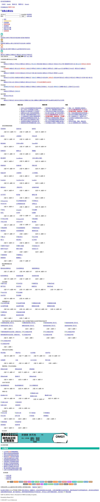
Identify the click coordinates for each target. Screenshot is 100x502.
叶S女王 (33, 82)
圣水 (7, 456)
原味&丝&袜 (18, 369)
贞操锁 (17, 468)
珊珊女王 (37, 100)
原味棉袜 (31, 369)
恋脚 (12, 451)
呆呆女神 (56, 77)
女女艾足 (3, 295)
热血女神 (3, 172)
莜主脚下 (46, 100)
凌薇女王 (45, 68)
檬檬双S (69, 481)
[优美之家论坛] (7, 11)
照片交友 (47, 360)
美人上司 (86, 481)
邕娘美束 (27, 37)
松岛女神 (22, 43)
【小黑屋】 (35, 172)
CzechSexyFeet (20, 180)
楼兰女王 (28, 82)
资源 (31, 56)
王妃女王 (17, 91)
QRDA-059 (50, 484)
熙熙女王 (6, 64)
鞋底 (12, 456)
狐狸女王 (22, 82)
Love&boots (19, 158)
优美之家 (8, 475)
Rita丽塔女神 (52, 100)
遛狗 (15, 460)
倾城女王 (11, 68)
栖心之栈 (13, 43)
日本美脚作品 (20, 268)
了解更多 (34, 487)
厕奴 (12, 455)
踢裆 (5, 466)
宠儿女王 (17, 86)
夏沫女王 (22, 73)
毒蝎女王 (39, 77)
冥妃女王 (61, 77)
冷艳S (60, 481)
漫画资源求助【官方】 (71, 325)
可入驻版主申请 (26, 334)
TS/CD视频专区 (33, 385)
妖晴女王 (39, 86)
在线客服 (6, 30)
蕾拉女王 (6, 95)
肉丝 (10, 453)
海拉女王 (29, 54)
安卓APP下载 (7, 27)
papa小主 (60, 68)
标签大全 (8, 478)
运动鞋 (9, 469)
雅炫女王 (13, 54)
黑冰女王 (6, 77)
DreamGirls (3, 203)
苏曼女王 (22, 86)
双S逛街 (61, 484)
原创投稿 (3, 424)
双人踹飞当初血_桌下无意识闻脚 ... (55, 113)
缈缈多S (42, 481)
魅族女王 (45, 64)
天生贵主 (39, 73)
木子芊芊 (3, 194)
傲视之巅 (34, 194)
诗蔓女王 (78, 77)
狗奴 (17, 455)
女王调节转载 (4, 306)
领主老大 (18, 239)
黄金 (5, 456)
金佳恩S (66, 484)
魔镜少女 (27, 100)
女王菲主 (11, 77)
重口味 (6, 468)
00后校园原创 (20, 230)
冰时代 (8, 37)
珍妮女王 (6, 91)
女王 (28, 56)
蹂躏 (12, 460)
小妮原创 (28, 43)
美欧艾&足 (50, 286)
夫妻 (5, 461)
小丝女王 (28, 68)
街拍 (15, 464)
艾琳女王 (34, 203)
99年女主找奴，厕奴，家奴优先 (77, 121)
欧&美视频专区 (19, 385)
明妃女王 (19, 54)
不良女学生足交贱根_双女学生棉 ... (55, 111)
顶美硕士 (25, 484)
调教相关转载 (35, 306)
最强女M (3, 187)
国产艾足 (3, 286)
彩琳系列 (3, 43)
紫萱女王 (50, 68)
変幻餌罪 (3, 158)
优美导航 (8, 477)
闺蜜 (12, 461)
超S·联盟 (8, 49)
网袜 (15, 453)
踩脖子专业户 (4, 248)
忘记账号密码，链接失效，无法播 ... (55, 116)
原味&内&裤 (4, 376)
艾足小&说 (18, 395)
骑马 (15, 466)
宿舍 (15, 463)
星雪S (30, 484)
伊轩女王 (22, 68)
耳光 (15, 456)
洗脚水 (9, 468)
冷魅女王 (50, 64)
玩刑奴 (45, 484)
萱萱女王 (11, 91)
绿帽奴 (13, 468)
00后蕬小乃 (35, 248)
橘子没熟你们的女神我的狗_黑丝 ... (30, 119)
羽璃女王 (33, 86)
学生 (12, 458)
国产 (25, 56)
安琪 (62, 100)
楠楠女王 (28, 77)
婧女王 (65, 86)
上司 (10, 461)
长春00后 (18, 165)
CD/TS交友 (33, 360)
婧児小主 (72, 64)
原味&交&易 (4, 369)
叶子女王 (11, 86)
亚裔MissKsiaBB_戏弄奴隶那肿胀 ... (30, 113)
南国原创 (3, 257)
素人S (2, 239)
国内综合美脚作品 (6, 268)
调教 (20, 468)
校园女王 (28, 86)
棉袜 (17, 453)
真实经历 (17, 405)
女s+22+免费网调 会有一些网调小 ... (78, 123)
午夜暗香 (11, 73)
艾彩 (7, 451)
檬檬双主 (56, 484)
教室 (12, 463)
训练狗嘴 (74, 481)
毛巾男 (90, 481)
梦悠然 (55, 73)
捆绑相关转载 (51, 306)
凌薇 (46, 481)
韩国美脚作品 (35, 268)
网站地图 (68, 492)
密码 (2, 16)
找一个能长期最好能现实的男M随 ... (55, 119)
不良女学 (34, 136)
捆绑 (7, 460)
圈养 (7, 464)
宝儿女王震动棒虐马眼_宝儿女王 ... (55, 114)
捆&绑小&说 (48, 395)
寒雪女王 (33, 68)
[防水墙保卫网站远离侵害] (64, 492)
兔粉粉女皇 (35, 230)
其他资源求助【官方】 (49, 325)
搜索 (16, 56)
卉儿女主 (50, 86)
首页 (5, 19)
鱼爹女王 (8, 54)
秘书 (15, 461)
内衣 (7, 458)
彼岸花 (24, 49)
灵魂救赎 (17, 73)
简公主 (11, 95)
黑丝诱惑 (3, 230)
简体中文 (14, 4)
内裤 (9, 458)
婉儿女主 (78, 64)
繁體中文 (20, 4)
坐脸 (10, 460)
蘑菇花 (42, 100)
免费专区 (3, 315)
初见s (2, 212)
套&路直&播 (19, 275)
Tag (8, 481)
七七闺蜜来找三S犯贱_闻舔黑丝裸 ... (31, 116)
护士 (14, 458)
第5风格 (34, 221)
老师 (17, 458)
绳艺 (18, 460)
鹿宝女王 (3, 54)
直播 (10, 464)
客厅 (7, 463)
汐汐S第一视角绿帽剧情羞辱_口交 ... (31, 114)
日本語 (3, 4)
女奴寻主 (47, 352)
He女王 (28, 49)
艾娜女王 (13, 49)
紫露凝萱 (67, 64)
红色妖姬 (6, 68)
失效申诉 (17, 424)
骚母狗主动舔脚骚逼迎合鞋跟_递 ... (30, 118)
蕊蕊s (29, 481)
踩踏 (5, 460)
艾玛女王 (50, 73)
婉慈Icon (8, 43)
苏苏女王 (83, 64)
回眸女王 (45, 73)
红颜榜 (34, 212)
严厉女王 (17, 64)
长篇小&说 (4, 405)
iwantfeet (34, 180)
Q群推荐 (3, 360)
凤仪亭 (18, 43)
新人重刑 (37, 481)
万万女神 (39, 82)
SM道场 (21, 481)
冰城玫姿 (17, 77)
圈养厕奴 (50, 481)
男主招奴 (3, 352)
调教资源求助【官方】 (28, 325)
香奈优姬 (39, 64)
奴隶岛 (34, 128)
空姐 (10, 466)
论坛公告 (3, 415)
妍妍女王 (39, 68)
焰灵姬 (22, 37)
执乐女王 (24, 54)
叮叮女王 (28, 73)
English (9, 4)
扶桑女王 (11, 64)
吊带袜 (38, 484)
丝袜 (12, 453)
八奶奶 (55, 68)
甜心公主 (11, 82)
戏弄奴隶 (16, 481)
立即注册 (29, 16)
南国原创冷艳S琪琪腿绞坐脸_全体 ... (31, 123)
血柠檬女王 (66, 68)
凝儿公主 (17, 68)
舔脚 (14, 451)
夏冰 (75, 484)
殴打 (12, 466)
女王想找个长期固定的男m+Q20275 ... (79, 118)
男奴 (5, 455)
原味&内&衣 (32, 376)
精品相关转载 (20, 315)
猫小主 (90, 77)
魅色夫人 (28, 64)
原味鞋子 (17, 376)
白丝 (7, 453)
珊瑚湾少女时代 (46, 82)
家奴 (10, 455)
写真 (18, 464)
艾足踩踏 (18, 295)
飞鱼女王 (33, 77)
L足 (5, 451)
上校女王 (50, 77)
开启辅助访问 (4, 7)
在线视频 (6, 22)
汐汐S (11, 481)
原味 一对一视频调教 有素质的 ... (54, 109)
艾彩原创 (3, 37)
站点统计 (3, 490)
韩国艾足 (34, 286)
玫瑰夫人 (44, 86)
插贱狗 (25, 481)
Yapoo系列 (35, 143)
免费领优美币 (7, 21)
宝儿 (73, 86)
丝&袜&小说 (4, 395)
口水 (10, 456)
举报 (7, 490)
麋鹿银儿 (18, 257)
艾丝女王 (56, 64)
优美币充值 (7, 24)
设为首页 (3, 1)
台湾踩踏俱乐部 (20, 203)
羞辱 (17, 456)
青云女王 (33, 64)
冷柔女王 (67, 77)
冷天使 (83, 77)
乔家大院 (12, 37)
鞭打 (13, 464)
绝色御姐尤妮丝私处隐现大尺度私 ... (55, 108)
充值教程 (6, 26)
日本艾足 (18, 286)
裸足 (17, 451)
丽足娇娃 (17, 37)
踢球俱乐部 (80, 481)
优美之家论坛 (25, 490)
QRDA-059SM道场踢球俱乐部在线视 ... (31, 108)
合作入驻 (17, 415)
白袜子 (6, 469)
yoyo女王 (60, 73)
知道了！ (40, 487)
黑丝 (5, 453)
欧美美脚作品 (4, 275)
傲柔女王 (22, 77)
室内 (5, 463)
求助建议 (45, 415)
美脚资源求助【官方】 (7, 325)
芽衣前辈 (55, 481)
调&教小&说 (33, 396)
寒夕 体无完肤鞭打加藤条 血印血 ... (55, 121)
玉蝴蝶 (61, 86)
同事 (7, 461)
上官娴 (70, 86)
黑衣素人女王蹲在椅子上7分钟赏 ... (30, 111)
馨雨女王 (22, 64)
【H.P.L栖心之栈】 (37, 158)
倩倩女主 (56, 86)
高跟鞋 (17, 469)
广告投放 (31, 415)
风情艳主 (6, 86)
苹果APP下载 (7, 29)
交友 (17, 360)
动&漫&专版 (35, 275)
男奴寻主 (18, 352)
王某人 (32, 100)
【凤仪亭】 (19, 187)
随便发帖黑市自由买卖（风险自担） (11, 334)
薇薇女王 (6, 82)
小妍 (42, 484)
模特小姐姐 (19, 248)
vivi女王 (77, 86)
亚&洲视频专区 (5, 385)
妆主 (87, 77)
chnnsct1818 (19, 221)
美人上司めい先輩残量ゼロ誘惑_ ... (30, 109)
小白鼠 (33, 484)
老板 (17, 461)
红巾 (7, 466)
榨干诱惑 (71, 484)
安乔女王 (58, 100)
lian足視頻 (19, 49)
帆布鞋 (13, 469)
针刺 (17, 466)
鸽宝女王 (72, 77)
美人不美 (61, 64)
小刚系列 (18, 136)
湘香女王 (6, 73)
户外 (10, 463)
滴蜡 (20, 469)
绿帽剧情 (64, 481)
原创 (5, 464)
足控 (9, 451)
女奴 (7, 455)
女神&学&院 (35, 187)
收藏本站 (8, 1)
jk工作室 (34, 239)
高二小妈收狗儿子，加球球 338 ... (78, 116)
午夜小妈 (33, 73)
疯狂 (33, 481)
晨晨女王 (17, 82)
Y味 (5, 458)
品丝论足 (18, 128)
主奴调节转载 (20, 306)
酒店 (17, 463)
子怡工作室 (4, 221)
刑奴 (15, 455)
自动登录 (23, 14)
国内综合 (3, 49)
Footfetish (3, 180)
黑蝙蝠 (34, 150)
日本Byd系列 (19, 143)
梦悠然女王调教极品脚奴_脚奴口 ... (55, 118)
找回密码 (29, 14)
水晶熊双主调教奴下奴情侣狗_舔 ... (30, 121)
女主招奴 (71, 119)
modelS (18, 212)
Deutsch (27, 4)
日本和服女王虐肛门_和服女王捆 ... (55, 123)
